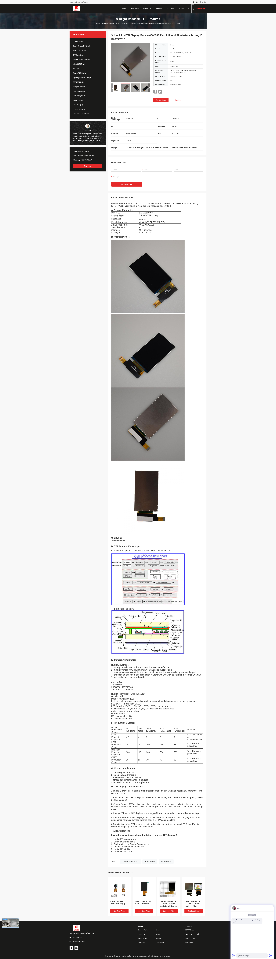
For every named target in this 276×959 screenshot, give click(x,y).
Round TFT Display (79, 50)
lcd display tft (166, 861)
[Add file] (233, 955)
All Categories (189, 942)
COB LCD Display (78, 82)
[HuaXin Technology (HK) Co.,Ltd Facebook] (193, 2)
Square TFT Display (79, 73)
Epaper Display (78, 105)
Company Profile (142, 930)
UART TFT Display (79, 91)
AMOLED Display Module (81, 59)
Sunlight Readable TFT (110, 23)
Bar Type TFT (77, 68)
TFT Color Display (79, 55)
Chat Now (87, 166)
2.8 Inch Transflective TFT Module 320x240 (143, 903)
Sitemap (158, 938)
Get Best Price (161, 100)
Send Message (126, 184)
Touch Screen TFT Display (82, 46)
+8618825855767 (87, 160)
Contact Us (141, 942)
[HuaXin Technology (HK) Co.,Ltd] (76, 8)
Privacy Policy (160, 942)
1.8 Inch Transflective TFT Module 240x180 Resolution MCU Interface (192, 904)
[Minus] (270, 908)
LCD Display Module (79, 96)
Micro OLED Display (79, 64)
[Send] (270, 955)
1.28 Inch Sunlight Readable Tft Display (117, 903)
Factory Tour (141, 934)
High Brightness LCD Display (82, 78)
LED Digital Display (79, 109)
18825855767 (89, 155)
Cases (158, 934)
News (157, 930)
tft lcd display (150, 861)
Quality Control (142, 938)
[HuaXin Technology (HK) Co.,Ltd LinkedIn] (197, 2)
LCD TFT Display (78, 41)
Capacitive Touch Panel (81, 114)
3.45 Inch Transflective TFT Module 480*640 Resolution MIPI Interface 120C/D (169, 904)
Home (98, 23)
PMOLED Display (78, 100)
